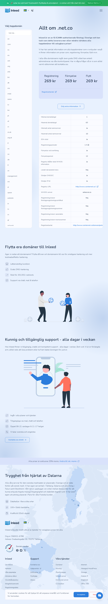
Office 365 (85, 584)
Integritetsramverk (12, 584)
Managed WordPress (89, 568)
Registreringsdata (11, 587)
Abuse (32, 580)
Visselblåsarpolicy (11, 580)
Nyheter (8, 568)
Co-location (60, 584)
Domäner (59, 565)
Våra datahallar (10, 572)
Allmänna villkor (11, 576)
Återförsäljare (61, 572)
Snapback (84, 580)
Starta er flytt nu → (94, 3)
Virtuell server (61, 576)
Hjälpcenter (34, 568)
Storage (84, 572)
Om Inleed (9, 565)
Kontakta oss (35, 565)
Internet (84, 565)
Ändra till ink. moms (68, 461)
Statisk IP (84, 576)
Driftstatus (34, 572)
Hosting (58, 568)
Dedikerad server (62, 580)
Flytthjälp (33, 576)
